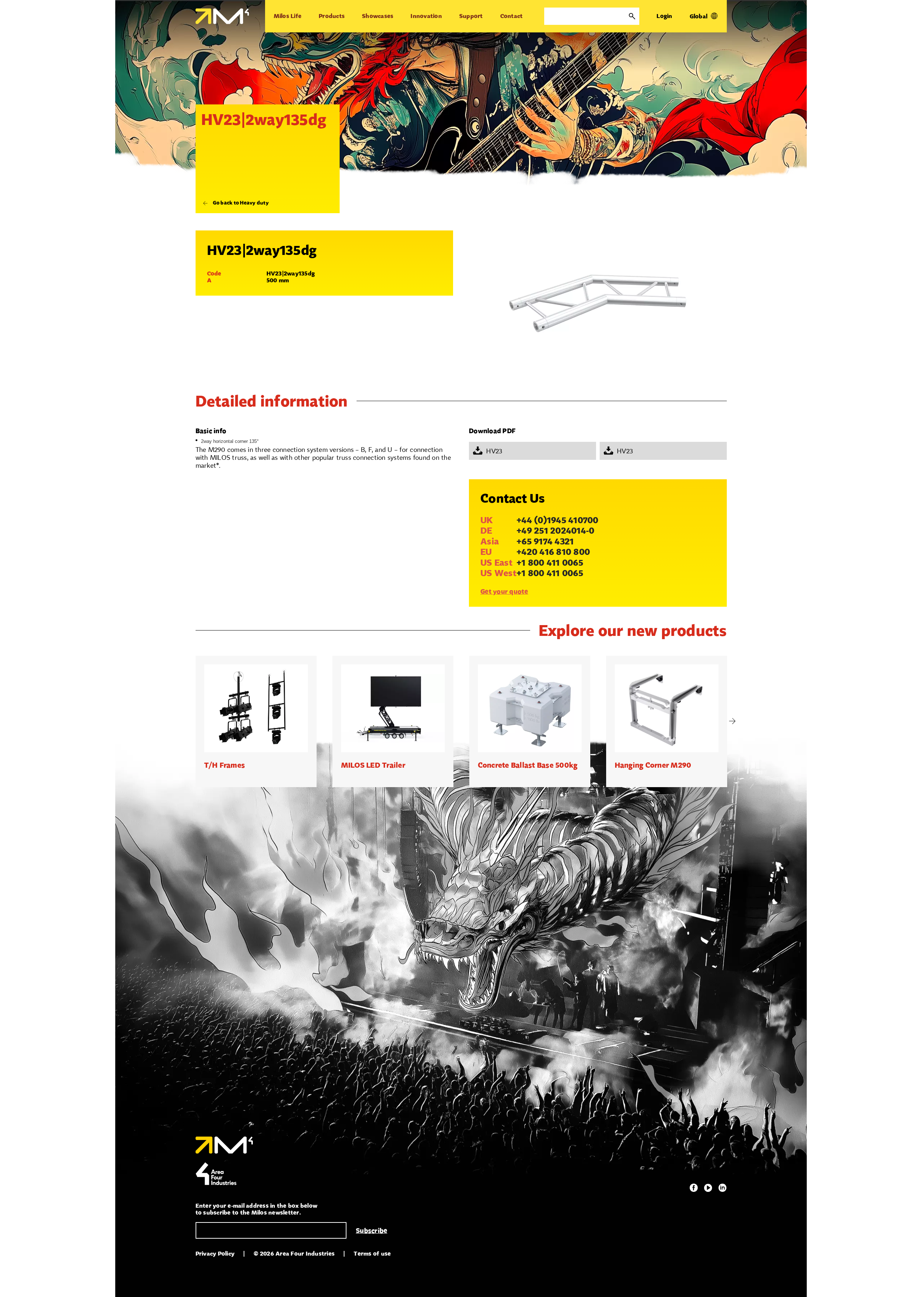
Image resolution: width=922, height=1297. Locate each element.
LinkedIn (722, 1188)
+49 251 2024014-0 (555, 530)
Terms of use (372, 1253)
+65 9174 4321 (545, 541)
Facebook (693, 1188)
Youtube (708, 1188)
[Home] (222, 16)
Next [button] (732, 721)
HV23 (494, 451)
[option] (256, 721)
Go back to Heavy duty (241, 202)
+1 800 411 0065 (549, 562)
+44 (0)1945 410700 (557, 520)
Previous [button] (190, 721)
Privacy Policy (215, 1253)
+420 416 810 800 (553, 551)
